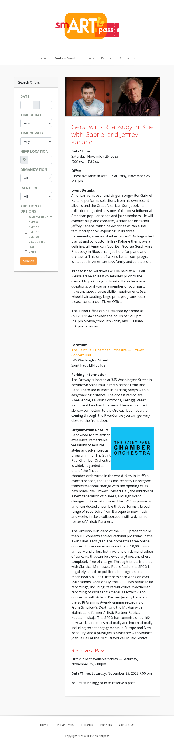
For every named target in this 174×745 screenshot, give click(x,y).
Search (28, 261)
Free (31, 246)
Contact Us (127, 58)
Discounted (37, 242)
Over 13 (33, 227)
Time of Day (31, 115)
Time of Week (32, 133)
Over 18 (33, 232)
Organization (33, 169)
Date (24, 96)
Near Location (34, 151)
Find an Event (65, 58)
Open (32, 251)
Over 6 (33, 222)
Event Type (30, 188)
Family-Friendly (40, 217)
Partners (107, 58)
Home (43, 58)
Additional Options (31, 209)
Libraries (88, 58)
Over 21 (33, 237)
